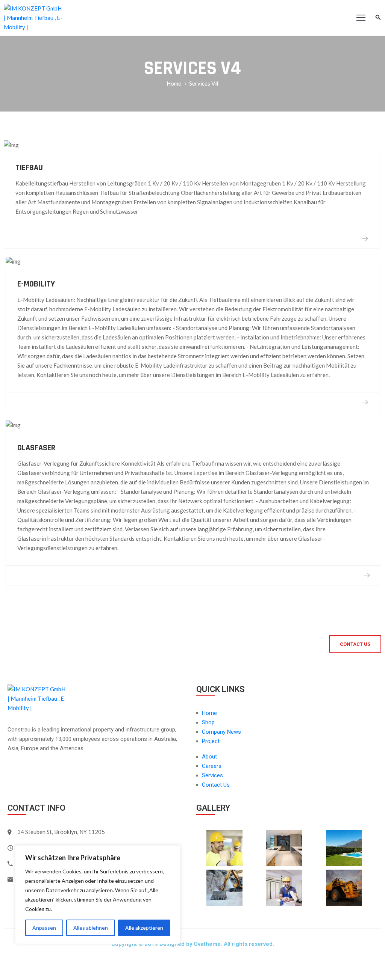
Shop (208, 722)
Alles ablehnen (90, 927)
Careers (211, 766)
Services (212, 775)
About (209, 756)
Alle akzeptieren (144, 927)
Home (174, 83)
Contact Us (216, 784)
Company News (221, 731)
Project (211, 741)
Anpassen (44, 927)
